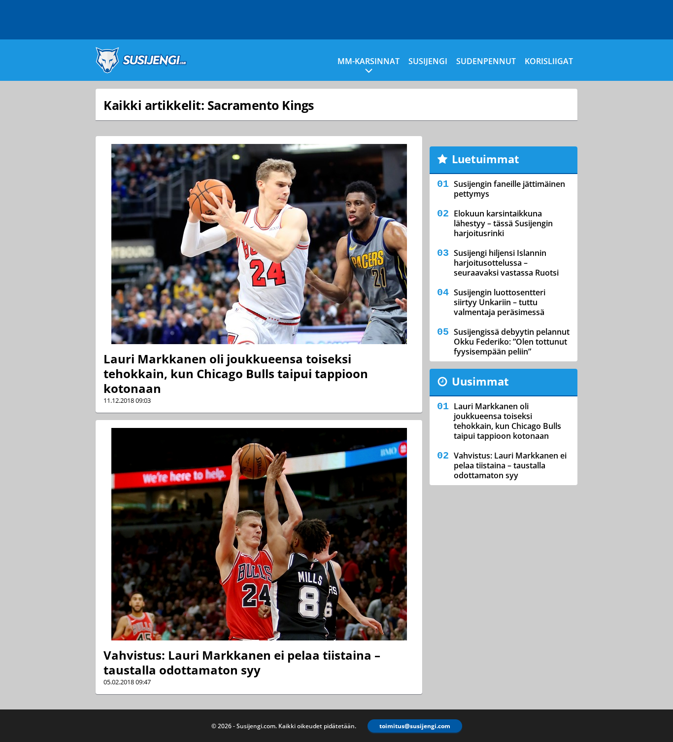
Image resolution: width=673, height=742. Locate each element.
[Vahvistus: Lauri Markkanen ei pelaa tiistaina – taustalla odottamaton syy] (258, 534)
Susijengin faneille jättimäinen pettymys (509, 188)
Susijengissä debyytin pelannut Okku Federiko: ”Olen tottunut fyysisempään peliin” (512, 341)
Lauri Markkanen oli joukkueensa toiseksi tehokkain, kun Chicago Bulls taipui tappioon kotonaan (235, 373)
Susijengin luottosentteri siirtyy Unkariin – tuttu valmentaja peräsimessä (499, 302)
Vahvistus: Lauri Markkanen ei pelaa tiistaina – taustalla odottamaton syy (241, 662)
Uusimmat (480, 381)
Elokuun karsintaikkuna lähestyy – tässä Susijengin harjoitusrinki (503, 223)
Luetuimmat (485, 158)
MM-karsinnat (368, 61)
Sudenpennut (486, 61)
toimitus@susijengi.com (414, 726)
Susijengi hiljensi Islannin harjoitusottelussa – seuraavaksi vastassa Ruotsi (506, 262)
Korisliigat (549, 61)
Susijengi (427, 61)
